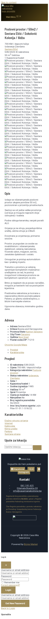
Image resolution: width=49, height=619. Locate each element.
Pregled (14, 349)
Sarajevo (25, 334)
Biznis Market (31, 544)
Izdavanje (33, 375)
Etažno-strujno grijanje (16, 420)
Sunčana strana (12, 434)
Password (6, 576)
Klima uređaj (11, 428)
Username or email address (15, 570)
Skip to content (8, 2)
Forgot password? (10, 585)
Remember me (11, 582)
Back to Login (8, 608)
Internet (9, 423)
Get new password (15, 603)
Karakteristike (17, 352)
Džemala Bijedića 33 (27, 488)
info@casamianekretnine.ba (27, 491)
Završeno (15, 378)
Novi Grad (24, 337)
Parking (8, 431)
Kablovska (10, 426)
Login (8, 590)
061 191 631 (27, 485)
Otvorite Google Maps (16, 344)
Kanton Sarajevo (34, 331)
